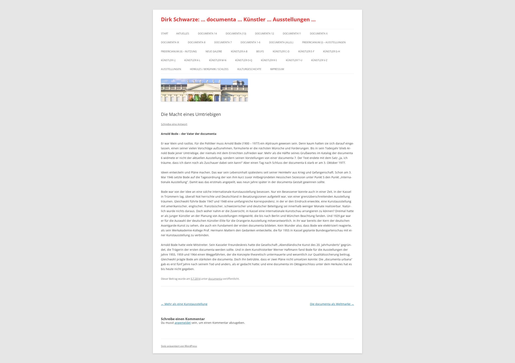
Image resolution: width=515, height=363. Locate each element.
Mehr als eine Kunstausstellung (184, 304)
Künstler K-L (192, 60)
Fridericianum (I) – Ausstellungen (324, 42)
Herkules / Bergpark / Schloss (209, 69)
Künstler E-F (306, 51)
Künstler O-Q (243, 60)
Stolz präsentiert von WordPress (179, 346)
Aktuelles (182, 33)
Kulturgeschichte (249, 69)
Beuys (260, 51)
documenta (215, 278)
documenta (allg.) (281, 42)
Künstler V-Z (319, 60)
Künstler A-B (239, 51)
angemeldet (183, 323)
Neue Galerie (214, 51)
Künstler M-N (217, 60)
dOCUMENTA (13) (236, 33)
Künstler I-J (168, 60)
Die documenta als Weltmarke (332, 304)
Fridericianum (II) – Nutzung (179, 51)
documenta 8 (196, 42)
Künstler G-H (331, 51)
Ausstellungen (171, 69)
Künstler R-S (269, 60)
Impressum (277, 69)
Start (164, 33)
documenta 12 (264, 33)
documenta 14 (207, 33)
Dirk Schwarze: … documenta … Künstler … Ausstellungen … (238, 19)
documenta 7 (223, 42)
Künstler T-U (294, 60)
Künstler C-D (281, 51)
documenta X (319, 33)
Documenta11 (292, 33)
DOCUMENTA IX (170, 42)
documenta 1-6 (250, 42)
